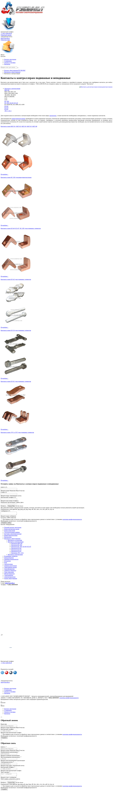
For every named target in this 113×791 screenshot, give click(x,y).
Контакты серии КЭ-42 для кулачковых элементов (16, 279)
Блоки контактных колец (11, 529)
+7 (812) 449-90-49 (6, 33)
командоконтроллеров (18, 118)
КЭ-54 (6, 107)
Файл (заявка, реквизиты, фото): (10, 779)
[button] (56, 55)
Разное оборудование (10, 578)
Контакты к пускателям (15, 540)
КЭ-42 (6, 106)
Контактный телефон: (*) (8, 497)
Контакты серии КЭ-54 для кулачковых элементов (16, 330)
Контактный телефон (7, 729)
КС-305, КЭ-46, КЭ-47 (11, 103)
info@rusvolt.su (5, 38)
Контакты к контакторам (15, 554)
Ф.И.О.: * (3, 747)
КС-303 (7, 101)
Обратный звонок (6, 35)
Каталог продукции (10, 59)
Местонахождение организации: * (11, 757)
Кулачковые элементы (10, 556)
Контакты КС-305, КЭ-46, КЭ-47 (21, 546)
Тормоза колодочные (10, 565)
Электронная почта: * (7, 762)
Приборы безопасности (11, 559)
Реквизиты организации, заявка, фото (12, 502)
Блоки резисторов (9, 530)
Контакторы (8, 537)
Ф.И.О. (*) (4, 487)
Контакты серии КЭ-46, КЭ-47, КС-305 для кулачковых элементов (21, 228)
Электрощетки (8, 575)
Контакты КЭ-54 (16, 550)
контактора (53, 115)
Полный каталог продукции (12, 527)
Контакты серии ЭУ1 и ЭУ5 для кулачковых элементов (17, 432)
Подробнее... (4, 174)
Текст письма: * (5, 772)
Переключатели (9, 557)
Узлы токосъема (9, 572)
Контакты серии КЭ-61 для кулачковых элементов (16, 381)
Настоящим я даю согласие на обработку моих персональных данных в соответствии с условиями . (42, 519)
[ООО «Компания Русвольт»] (23, 15)
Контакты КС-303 (16, 545)
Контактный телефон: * (8, 767)
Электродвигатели (9, 577)
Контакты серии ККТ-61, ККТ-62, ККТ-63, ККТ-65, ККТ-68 (19, 126)
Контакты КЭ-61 (16, 551)
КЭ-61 (6, 109)
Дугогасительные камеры (12, 532)
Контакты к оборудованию (12, 538)
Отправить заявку (6, 522)
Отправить (4, 737)
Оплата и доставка (9, 62)
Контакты (7, 64)
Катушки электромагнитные (12, 534)
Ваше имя (4, 724)
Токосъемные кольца (10, 567)
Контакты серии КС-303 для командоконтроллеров (16, 177)
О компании (8, 61)
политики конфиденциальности (72, 519)
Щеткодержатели (9, 573)
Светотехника (8, 564)
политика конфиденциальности (69, 698)
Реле (5, 562)
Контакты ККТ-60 (16, 543)
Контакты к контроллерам (12, 88)
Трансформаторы (9, 569)
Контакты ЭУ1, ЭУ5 (17, 553)
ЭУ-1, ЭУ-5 (8, 111)
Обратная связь (5, 40)
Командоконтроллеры (10, 535)
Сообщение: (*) (5, 511)
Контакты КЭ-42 (16, 548)
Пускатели (7, 561)
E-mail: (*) (4, 492)
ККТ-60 (7, 90)
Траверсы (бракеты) (10, 570)
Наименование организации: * (10, 752)
